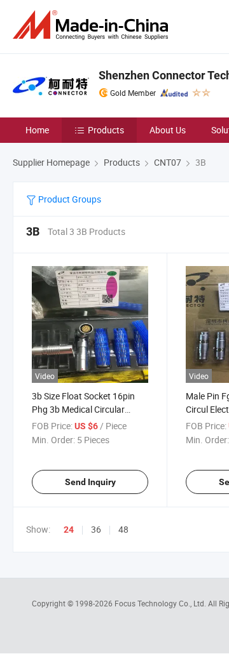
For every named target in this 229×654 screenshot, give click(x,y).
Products (106, 130)
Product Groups (68, 199)
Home (37, 130)
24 (69, 529)
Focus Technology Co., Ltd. (161, 603)
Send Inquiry (90, 482)
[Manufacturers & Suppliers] (93, 25)
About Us (167, 130)
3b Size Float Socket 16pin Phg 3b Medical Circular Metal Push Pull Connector (84, 409)
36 (96, 529)
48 (123, 529)
